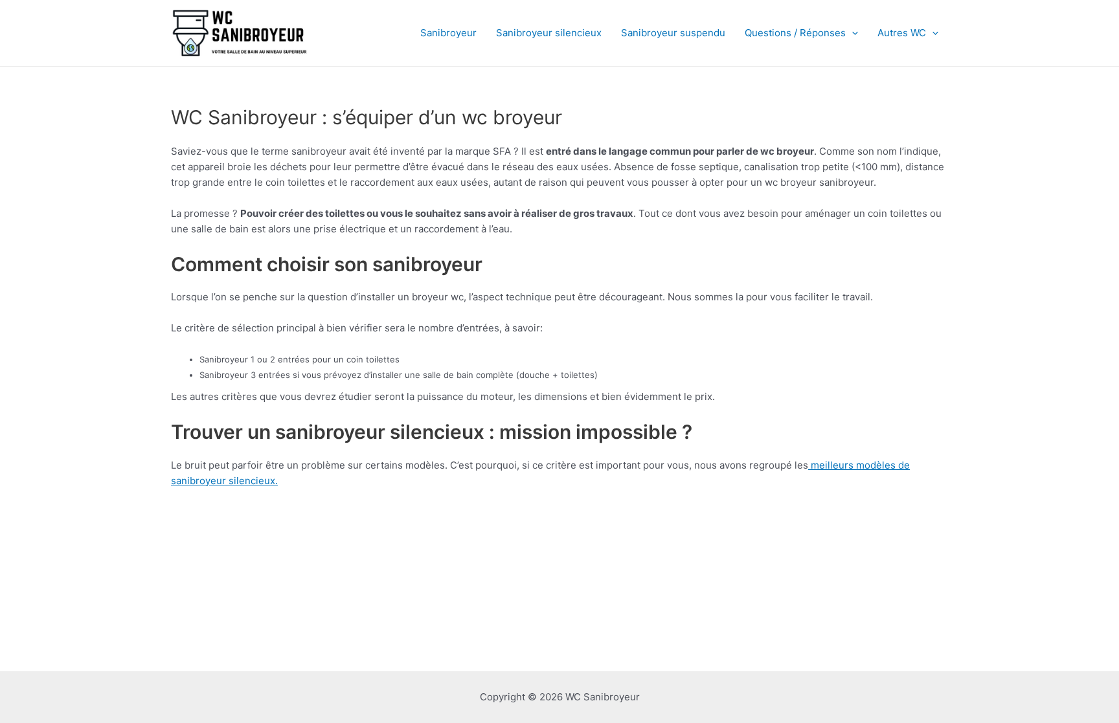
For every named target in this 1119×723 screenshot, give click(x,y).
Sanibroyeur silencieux (549, 33)
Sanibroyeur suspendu (673, 33)
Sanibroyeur (448, 33)
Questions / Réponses (795, 33)
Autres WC (901, 33)
